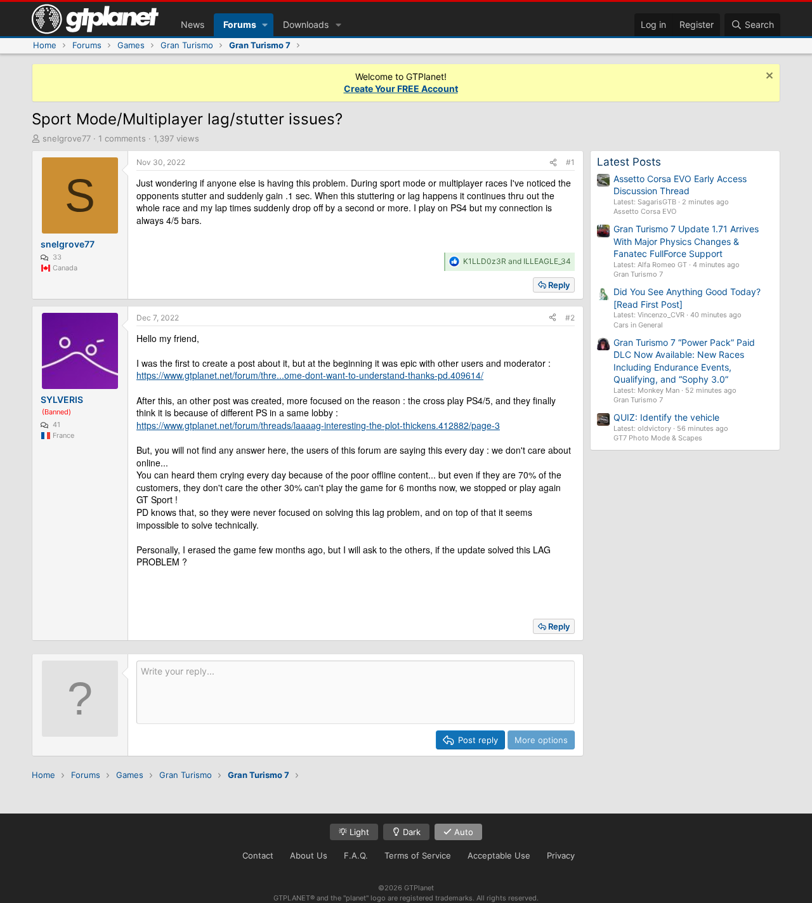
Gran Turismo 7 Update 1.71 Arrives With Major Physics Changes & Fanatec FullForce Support (686, 241)
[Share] (553, 162)
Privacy (561, 855)
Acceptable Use (499, 855)
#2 (570, 317)
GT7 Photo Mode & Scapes (657, 437)
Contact (257, 855)
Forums (239, 24)
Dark (410, 832)
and (517, 261)
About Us (308, 855)
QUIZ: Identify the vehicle (666, 417)
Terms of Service (417, 855)
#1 (570, 162)
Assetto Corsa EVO (644, 211)
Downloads (306, 24)
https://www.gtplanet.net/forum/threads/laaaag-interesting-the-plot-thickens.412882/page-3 (318, 425)
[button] (264, 24)
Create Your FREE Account (401, 88)
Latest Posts (629, 161)
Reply (559, 285)
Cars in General (638, 324)
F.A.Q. (356, 855)
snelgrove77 (67, 138)
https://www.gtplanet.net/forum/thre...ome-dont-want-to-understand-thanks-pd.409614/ (309, 375)
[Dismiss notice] (768, 77)
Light (358, 832)
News (192, 24)
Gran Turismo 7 (638, 274)
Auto (462, 832)
